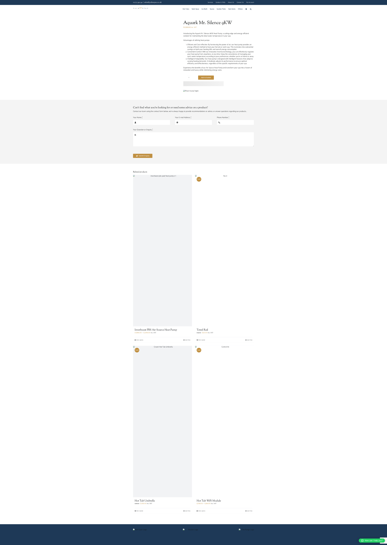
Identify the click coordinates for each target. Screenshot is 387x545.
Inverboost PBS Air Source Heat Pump (156, 330)
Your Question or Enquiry (143, 130)
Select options (139, 340)
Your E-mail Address (183, 117)
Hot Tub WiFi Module (209, 501)
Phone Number (223, 117)
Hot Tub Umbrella (145, 501)
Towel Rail (202, 330)
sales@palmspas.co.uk (153, 2)
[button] (250, 9)
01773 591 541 (138, 2)
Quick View (187, 340)
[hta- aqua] (155, 42)
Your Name (138, 117)
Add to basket (206, 77)
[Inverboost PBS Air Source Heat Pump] (162, 250)
